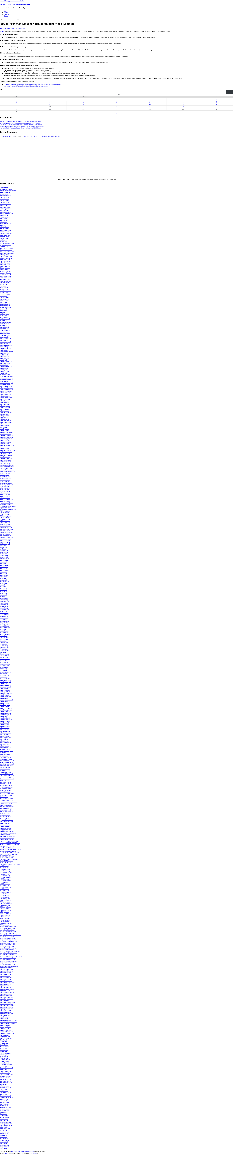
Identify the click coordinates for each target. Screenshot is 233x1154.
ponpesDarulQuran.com (7, 949)
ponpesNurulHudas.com (7, 933)
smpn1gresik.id (4, 703)
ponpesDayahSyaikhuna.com (8, 953)
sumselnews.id (4, 187)
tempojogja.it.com (5, 279)
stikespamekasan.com (6, 386)
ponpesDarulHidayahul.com (8, 940)
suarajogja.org (4, 603)
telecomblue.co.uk (5, 792)
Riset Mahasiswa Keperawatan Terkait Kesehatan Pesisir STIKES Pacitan (21, 124)
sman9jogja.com (4, 443)
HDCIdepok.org (4, 885)
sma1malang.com (5, 453)
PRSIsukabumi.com (5, 923)
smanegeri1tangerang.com (7, 450)
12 (83, 104)
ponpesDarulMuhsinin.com (8, 931)
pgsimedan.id (4, 552)
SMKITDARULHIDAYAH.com (9, 852)
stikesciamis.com (5, 407)
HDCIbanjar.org (4, 889)
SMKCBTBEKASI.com (7, 846)
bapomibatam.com (5, 1012)
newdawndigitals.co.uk (6, 811)
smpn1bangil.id (4, 695)
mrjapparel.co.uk (5, 815)
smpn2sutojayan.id (5, 687)
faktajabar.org (4, 645)
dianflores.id (3, 427)
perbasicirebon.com (5, 542)
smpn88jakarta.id (5, 691)
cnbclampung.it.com (6, 258)
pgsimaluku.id (4, 555)
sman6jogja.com (4, 440)
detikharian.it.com (5, 264)
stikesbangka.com (5, 396)
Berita (23, 28)
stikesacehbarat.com (5, 391)
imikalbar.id (3, 588)
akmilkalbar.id (4, 565)
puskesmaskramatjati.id (6, 383)
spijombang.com (4, 425)
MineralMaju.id (4, 1069)
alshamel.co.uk (4, 1084)
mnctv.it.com (3, 296)
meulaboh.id (3, 302)
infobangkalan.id (5, 319)
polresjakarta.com (5, 473)
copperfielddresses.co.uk (7, 775)
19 (83, 107)
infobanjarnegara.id (5, 322)
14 (150, 104)
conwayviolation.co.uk (6, 774)
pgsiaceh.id (3, 545)
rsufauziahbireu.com (6, 468)
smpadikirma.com (5, 1017)
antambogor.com (5, 498)
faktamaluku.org (4, 655)
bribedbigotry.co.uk (5, 1076)
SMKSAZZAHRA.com (7, 856)
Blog (5, 11)
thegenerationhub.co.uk (6, 806)
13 (116, 104)
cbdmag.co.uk (4, 1105)
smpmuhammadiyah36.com (8, 1023)
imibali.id (2, 585)
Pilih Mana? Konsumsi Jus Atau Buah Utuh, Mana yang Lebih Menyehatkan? (27, 86)
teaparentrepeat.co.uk (6, 805)
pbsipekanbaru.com (5, 524)
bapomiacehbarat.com (6, 967)
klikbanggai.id (4, 317)
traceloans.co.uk (4, 780)
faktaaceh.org (4, 642)
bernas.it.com (4, 238)
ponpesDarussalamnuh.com (8, 958)
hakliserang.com (4, 736)
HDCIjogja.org (4, 874)
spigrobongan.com (5, 420)
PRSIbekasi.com (5, 915)
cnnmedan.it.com (5, 297)
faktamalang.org (4, 639)
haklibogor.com (4, 746)
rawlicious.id (3, 1148)
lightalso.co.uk (4, 756)
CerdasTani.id (4, 1045)
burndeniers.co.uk (5, 770)
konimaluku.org (4, 626)
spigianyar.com (4, 419)
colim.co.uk (3, 1089)
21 (150, 107)
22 (183, 107)
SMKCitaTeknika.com (6, 857)
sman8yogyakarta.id (6, 361)
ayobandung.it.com (5, 230)
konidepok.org (4, 632)
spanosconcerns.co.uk (6, 790)
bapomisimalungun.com (7, 989)
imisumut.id (3, 595)
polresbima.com (4, 489)
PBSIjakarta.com (5, 511)
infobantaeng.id (4, 324)
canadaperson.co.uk (5, 772)
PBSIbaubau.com (5, 521)
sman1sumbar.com (5, 434)
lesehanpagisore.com (6, 1124)
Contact (6, 16)
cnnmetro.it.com (4, 299)
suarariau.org (3, 611)
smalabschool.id (4, 355)
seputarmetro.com (5, 217)
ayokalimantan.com (5, 192)
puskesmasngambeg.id (6, 384)
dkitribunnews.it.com (6, 250)
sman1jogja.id (4, 365)
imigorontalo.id (4, 581)
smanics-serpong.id (5, 348)
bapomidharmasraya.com (7, 992)
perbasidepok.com (5, 540)
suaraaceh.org (4, 599)
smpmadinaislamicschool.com (8, 1022)
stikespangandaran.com (6, 389)
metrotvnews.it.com (5, 291)
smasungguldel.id (5, 363)
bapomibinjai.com (5, 990)
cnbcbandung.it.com (6, 256)
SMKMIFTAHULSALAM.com (9, 841)
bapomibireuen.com (5, 972)
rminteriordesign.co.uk (6, 1097)
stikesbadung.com (5, 393)
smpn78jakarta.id (5, 690)
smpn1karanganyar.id (6, 710)
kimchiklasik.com (5, 1128)
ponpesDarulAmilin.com (7, 963)
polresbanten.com (5, 480)
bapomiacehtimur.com (6, 971)
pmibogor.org (4, 677)
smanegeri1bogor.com (6, 437)
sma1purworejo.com (6, 452)
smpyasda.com (4, 1035)
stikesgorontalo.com (5, 412)
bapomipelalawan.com (6, 1009)
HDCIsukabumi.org (5, 887)
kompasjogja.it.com (5, 273)
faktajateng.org (4, 647)
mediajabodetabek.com (6, 213)
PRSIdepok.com (4, 921)
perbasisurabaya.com (6, 527)
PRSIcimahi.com (5, 918)
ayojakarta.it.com (5, 228)
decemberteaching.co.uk (7, 779)
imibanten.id (3, 583)
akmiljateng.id (4, 575)
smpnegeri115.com (5, 1027)
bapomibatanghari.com (6, 1013)
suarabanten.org (4, 601)
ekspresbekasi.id (4, 327)
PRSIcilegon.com (5, 902)
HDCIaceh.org (4, 866)
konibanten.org (4, 621)
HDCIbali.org (4, 867)
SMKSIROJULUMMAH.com (9, 854)
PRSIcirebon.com (5, 920)
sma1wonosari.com (5, 460)
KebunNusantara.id (5, 1053)
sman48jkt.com (4, 429)
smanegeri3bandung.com (7, 445)
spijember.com (4, 424)
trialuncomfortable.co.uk (7, 760)
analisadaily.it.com (5, 223)
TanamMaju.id (4, 1056)
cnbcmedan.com (4, 197)
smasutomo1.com (5, 447)
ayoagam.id (3, 309)
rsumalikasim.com (5, 463)
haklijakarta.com (4, 728)
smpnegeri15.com (5, 1028)
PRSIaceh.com (4, 897)
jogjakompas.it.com (5, 245)
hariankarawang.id (5, 338)
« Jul (115, 114)
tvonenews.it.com (5, 294)
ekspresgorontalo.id (5, 333)
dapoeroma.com (4, 1120)
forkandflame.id (4, 1140)
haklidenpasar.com (5, 733)
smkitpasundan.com (5, 828)
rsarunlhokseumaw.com (7, 466)
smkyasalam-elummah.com (8, 833)
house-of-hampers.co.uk (7, 793)
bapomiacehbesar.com (6, 969)
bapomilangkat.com (5, 984)
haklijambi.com (4, 741)
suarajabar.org (4, 606)
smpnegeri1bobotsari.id (6, 700)
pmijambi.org (4, 662)
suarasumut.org (4, 613)
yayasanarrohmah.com (6, 503)
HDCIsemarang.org (5, 892)
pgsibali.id (3, 549)
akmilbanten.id (4, 570)
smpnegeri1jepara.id (6, 708)
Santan (2, 31)
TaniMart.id (3, 1048)
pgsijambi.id (3, 547)
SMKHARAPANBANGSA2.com (10, 864)
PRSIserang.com (5, 905)
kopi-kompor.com (5, 1117)
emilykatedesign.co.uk (6, 798)
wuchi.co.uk (3, 1101)
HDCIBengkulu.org (6, 872)
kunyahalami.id (4, 1147)
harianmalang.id (4, 347)
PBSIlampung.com (5, 516)
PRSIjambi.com (4, 912)
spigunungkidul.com (6, 422)
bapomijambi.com (5, 1015)
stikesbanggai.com (5, 394)
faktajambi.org (4, 644)
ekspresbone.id (4, 328)
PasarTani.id (3, 1051)
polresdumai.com (5, 493)
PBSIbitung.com (5, 522)
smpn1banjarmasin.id (6, 696)
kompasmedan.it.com (6, 274)
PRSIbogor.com (4, 917)
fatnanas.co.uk (4, 797)
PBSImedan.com (5, 514)
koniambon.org (4, 631)
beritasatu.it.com (4, 236)
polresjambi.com (4, 481)
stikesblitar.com (4, 401)
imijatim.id (3, 578)
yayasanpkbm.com (5, 504)
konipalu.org (3, 629)
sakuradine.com (4, 1132)
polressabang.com (5, 476)
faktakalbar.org (4, 650)
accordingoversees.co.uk (7, 764)
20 (116, 107)
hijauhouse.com (4, 1145)
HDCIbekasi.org (5, 884)
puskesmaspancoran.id (6, 378)
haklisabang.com (5, 731)
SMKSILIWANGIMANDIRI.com (10, 843)
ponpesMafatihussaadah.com (8, 941)
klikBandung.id (4, 315)
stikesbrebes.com (5, 404)
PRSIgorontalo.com (5, 910)
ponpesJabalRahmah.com (7, 928)
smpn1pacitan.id (4, 723)
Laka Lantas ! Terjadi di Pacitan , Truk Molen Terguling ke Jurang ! (40, 136)
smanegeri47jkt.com (6, 458)
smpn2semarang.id (5, 680)
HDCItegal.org (4, 890)
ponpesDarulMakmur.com (7, 964)
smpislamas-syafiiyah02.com (8, 1020)
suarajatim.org (4, 608)
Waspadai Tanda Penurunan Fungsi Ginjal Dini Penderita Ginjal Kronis (20, 128)
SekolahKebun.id (5, 1059)
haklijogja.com (4, 739)
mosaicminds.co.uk (5, 1087)
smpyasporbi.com (5, 1036)
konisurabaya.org (5, 634)
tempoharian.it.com (5, 276)
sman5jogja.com (4, 448)
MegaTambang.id (5, 1073)
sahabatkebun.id (4, 1063)
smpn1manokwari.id (6, 719)
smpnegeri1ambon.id (6, 693)
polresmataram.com (5, 491)
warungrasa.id (4, 1119)
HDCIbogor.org (4, 882)
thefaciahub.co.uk (5, 818)
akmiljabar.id (3, 573)
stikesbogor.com (4, 402)
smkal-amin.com (4, 823)
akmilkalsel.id (4, 567)
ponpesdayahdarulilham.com (8, 961)
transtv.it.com (4, 287)
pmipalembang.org (5, 672)
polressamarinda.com (6, 483)
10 (16, 104)
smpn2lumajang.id (5, 685)
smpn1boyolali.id (5, 701)
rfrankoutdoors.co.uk (6, 803)
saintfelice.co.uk (4, 813)
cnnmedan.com (4, 199)
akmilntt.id (3, 563)
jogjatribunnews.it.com (6, 248)
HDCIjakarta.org (5, 875)
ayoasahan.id (3, 310)
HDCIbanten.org (5, 871)
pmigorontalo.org (5, 664)
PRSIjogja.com (4, 908)
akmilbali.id (3, 568)
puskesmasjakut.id (5, 374)
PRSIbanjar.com (4, 925)
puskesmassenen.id (5, 381)
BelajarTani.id (4, 1043)
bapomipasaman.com (6, 994)
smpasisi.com (4, 1018)
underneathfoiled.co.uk (6, 788)
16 (216, 104)
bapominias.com (4, 986)
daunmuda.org (4, 1143)
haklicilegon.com (5, 734)
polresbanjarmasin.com (6, 485)
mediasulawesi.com (5, 212)
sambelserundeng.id (5, 1122)
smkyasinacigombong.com (7, 836)
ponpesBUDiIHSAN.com (7, 959)
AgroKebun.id (4, 1058)
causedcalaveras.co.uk (6, 1074)
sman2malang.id (4, 371)
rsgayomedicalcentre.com (7, 471)
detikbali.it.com (4, 269)
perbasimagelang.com (6, 532)
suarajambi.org (4, 604)
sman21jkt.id (3, 373)
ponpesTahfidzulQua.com (7, 954)
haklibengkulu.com (5, 737)
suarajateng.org (4, 609)
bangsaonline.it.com (5, 233)
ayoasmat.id (3, 312)
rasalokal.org (3, 1112)
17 (16, 107)
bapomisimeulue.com (6, 977)
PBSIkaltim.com (4, 517)
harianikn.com (4, 205)
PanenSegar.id (4, 1050)
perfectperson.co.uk (5, 747)
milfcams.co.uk (4, 1086)
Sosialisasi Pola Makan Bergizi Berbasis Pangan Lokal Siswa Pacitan (20, 123)
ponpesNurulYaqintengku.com (9, 966)
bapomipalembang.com (6, 1004)
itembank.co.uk (4, 1102)
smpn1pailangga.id (5, 726)
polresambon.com (5, 488)
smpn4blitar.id (4, 688)
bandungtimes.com (5, 207)
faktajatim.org (4, 649)
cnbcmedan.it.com (5, 261)
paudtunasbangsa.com (6, 821)
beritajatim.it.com (5, 235)
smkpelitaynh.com (5, 834)
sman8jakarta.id (4, 353)
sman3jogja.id (4, 368)
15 (183, 104)
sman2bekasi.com (5, 457)
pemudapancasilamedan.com (8, 190)
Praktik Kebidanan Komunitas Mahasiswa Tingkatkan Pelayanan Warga (20, 121)
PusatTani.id (3, 1041)
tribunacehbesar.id (5, 305)
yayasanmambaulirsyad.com (8, 506)
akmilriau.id (3, 562)
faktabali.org (3, 641)
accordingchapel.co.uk (6, 762)
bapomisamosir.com (5, 987)
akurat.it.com (3, 220)
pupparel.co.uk (4, 1109)
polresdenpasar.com (5, 478)
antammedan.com (5, 501)
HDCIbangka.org (5, 869)
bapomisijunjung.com (6, 995)
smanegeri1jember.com (6, 455)
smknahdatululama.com (7, 838)
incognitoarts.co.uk (5, 1081)
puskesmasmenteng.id (6, 379)
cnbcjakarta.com (4, 202)
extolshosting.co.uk (5, 1079)
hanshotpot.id (4, 1133)
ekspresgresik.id (4, 332)
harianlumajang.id (5, 343)
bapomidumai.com (5, 1010)
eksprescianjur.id (5, 330)
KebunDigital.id (4, 1055)
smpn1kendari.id (5, 711)
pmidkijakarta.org (5, 659)
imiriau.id (2, 596)
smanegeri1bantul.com (6, 435)
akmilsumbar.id (4, 558)
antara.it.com (3, 222)
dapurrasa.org (4, 1114)
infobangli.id (3, 320)
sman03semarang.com (6, 432)
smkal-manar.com (5, 825)
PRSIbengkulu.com (5, 907)
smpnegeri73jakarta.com (7, 1033)
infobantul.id (3, 325)
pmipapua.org (4, 667)
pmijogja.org (3, 673)
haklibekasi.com (4, 744)
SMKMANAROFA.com (7, 848)
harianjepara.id (4, 337)
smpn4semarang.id (5, 682)
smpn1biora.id (4, 698)
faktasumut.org (4, 657)
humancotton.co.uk (5, 810)
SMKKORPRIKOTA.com (8, 851)
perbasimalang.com (5, 539)
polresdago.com (4, 475)
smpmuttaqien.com (5, 1025)
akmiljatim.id (3, 577)
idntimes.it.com (4, 282)
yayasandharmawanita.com (8, 509)
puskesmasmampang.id (6, 376)
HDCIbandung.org (5, 880)
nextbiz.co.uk (4, 1091)
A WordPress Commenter (7, 136)
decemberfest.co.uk (5, 1096)
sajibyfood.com (4, 1115)
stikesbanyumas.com (6, 397)
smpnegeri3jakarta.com (6, 1032)
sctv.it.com (3, 286)
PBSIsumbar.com (5, 519)
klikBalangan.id (4, 314)
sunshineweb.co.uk (5, 1092)
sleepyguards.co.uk (5, 757)
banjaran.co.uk (4, 1104)
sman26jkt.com (4, 430)
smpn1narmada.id (5, 721)
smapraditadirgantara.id (6, 351)
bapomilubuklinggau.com (7, 1002)
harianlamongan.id (5, 342)
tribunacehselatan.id (5, 307)
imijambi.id (3, 586)
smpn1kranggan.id (5, 713)
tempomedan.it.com (5, 278)
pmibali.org (3, 660)
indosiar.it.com (4, 289)
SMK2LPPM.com (5, 862)
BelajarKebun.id (4, 1061)
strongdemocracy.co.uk (6, 751)
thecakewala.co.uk (5, 783)
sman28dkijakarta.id (6, 366)
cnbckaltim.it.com (5, 259)
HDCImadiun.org (5, 895)
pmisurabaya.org (5, 678)
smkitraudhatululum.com (7, 839)
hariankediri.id (4, 340)
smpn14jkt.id (3, 683)
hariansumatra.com (5, 204)
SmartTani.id (3, 1040)
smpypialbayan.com (5, 1038)
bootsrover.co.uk (5, 769)
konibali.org (3, 619)
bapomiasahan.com (5, 979)
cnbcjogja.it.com (4, 255)
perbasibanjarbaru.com (6, 529)
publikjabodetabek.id (6, 189)
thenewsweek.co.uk (5, 782)
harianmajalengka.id (6, 345)
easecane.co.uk (4, 1078)
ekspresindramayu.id (6, 335)
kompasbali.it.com (5, 271)
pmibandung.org (4, 675)
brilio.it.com (3, 241)
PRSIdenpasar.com (5, 900)
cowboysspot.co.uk (5, 777)
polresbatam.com (5, 486)
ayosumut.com (4, 194)
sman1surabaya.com (6, 439)
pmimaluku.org (4, 665)
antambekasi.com (5, 496)
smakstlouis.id (4, 350)
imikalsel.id (3, 590)
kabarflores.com (4, 215)
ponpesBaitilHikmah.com (7, 938)
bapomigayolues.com (6, 974)
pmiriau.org (3, 668)
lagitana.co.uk (4, 1099)
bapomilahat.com (5, 1000)
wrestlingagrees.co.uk (6, 787)
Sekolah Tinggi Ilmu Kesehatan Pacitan (15, 4)
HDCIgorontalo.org (5, 877)
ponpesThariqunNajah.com (8, 948)
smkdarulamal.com (5, 826)
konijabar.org (4, 622)
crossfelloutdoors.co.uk (6, 800)
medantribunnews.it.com (7, 251)
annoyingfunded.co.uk (6, 765)
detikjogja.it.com (5, 266)
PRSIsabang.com (5, 898)
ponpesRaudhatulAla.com (7, 943)
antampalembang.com (6, 499)
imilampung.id (4, 598)
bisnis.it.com (3, 240)
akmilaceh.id (3, 572)
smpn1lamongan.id (5, 714)
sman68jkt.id (3, 360)
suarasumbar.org (4, 614)
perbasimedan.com (5, 526)
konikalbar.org (4, 636)
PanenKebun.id (4, 1066)
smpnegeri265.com (5, 1030)
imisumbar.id (3, 593)
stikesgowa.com (4, 414)
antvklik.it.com (4, 227)
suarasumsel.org (4, 616)
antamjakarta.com (5, 494)
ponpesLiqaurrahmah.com (7, 944)
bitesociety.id (3, 1135)
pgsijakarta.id (4, 550)
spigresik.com (4, 417)
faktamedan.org (4, 637)
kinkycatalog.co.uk (5, 816)
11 (50, 104)
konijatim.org (4, 624)
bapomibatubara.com (6, 981)
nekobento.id (3, 1127)
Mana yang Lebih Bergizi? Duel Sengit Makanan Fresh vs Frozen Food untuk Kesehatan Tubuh (32, 84)
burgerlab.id (3, 1137)
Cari (1, 89)
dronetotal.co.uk (4, 752)
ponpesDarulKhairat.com (7, 930)
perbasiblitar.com (5, 531)
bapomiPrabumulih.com (7, 1005)
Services (6, 12)
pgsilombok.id (4, 554)
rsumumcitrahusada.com (7, 470)
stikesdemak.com (5, 409)
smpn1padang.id (4, 724)
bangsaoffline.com (5, 195)
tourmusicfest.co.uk (5, 749)
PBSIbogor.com (4, 512)
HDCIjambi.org (4, 879)
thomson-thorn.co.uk (6, 785)
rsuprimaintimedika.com (7, 465)
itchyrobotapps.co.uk (6, 1082)
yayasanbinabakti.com (6, 820)
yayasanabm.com (5, 508)
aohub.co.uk (3, 1094)
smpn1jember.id (4, 706)
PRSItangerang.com (6, 903)
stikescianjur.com (5, 406)
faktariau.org (3, 652)
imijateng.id (3, 580)
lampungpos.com (5, 210)
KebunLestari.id (4, 1046)
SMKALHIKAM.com (6, 861)
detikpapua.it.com (5, 268)
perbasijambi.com (5, 534)
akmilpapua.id (4, 560)
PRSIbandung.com (5, 913)
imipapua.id (3, 591)
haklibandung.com (5, 742)
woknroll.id (3, 1130)
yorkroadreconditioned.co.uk (8, 802)
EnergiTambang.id (5, 1071)
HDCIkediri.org (4, 894)
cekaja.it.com (4, 246)
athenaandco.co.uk (5, 1107)
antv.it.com (3, 225)
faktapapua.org (4, 654)
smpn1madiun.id (5, 718)
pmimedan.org (4, 670)
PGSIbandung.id (5, 544)
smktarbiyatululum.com (6, 831)
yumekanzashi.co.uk (6, 795)
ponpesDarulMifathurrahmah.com (9, 951)
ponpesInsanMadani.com (7, 936)
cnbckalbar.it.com (5, 263)
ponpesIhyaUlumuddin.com (8, 926)
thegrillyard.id (4, 1138)
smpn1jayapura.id (5, 705)
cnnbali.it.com (4, 301)
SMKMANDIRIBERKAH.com (9, 844)
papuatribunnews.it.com (7, 253)
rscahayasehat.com (5, 462)
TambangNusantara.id (6, 1068)
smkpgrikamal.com (5, 829)
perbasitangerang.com (6, 537)
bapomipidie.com (5, 976)
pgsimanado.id (4, 557)
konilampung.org (5, 627)
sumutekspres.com (5, 209)
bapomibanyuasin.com (6, 999)
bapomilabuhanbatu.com (7, 982)
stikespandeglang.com (6, 388)
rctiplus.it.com (4, 292)
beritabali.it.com (4, 232)
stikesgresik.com (4, 416)
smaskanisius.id (4, 356)
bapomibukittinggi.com (6, 997)
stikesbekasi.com (5, 399)
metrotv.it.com (4, 284)
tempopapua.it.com (5, 281)
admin (2, 28)
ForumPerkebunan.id (6, 1064)
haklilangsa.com (4, 729)
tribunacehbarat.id (5, 304)
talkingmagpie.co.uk (6, 808)
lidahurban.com (4, 1110)
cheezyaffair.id (4, 1142)
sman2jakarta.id (4, 358)
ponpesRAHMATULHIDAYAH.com (11, 956)
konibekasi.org (4, 618)
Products (6, 14)
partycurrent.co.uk (5, 754)
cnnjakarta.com (4, 200)
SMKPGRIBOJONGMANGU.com (10, 849)
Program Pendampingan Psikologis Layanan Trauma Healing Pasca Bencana (22, 126)
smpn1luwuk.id (4, 716)
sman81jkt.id (3, 370)
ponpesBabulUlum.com (7, 946)
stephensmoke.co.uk (6, 759)
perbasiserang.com (5, 535)
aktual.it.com (3, 218)
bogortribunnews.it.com (7, 243)
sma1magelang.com (5, 442)
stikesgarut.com (4, 411)
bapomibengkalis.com (6, 1007)
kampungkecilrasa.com (6, 1125)
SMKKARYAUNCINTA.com (9, 859)
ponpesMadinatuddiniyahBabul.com (10, 935)
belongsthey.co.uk (5, 767)
